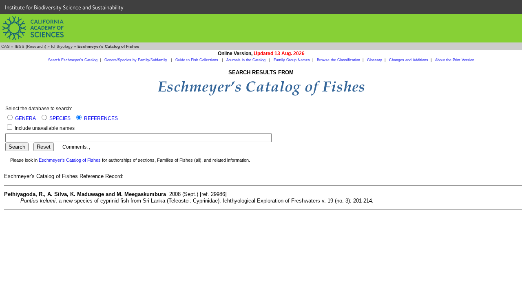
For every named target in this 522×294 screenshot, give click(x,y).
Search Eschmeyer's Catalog (72, 60)
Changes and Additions (408, 60)
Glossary (374, 60)
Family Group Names (292, 60)
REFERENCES (101, 118)
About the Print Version (454, 60)
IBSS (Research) (30, 46)
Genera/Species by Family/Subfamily (136, 60)
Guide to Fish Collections (197, 60)
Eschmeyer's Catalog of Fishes (70, 160)
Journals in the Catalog (246, 60)
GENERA (25, 118)
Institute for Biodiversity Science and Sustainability (64, 7)
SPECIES (60, 118)
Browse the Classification (338, 60)
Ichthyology (62, 46)
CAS (5, 46)
